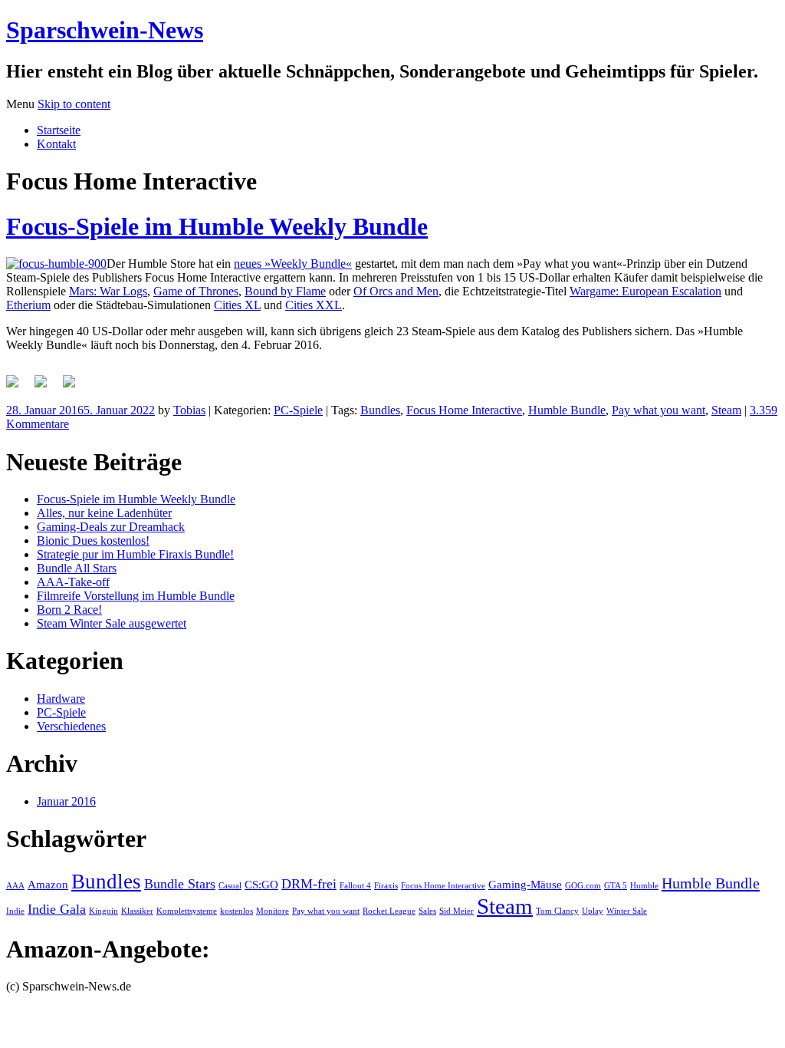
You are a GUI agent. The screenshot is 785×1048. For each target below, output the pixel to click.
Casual (229, 886)
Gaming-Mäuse (525, 884)
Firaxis (386, 886)
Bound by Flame (285, 291)
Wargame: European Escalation (645, 291)
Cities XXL (313, 304)
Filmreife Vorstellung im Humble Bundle (136, 595)
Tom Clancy (557, 911)
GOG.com (583, 886)
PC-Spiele (298, 410)
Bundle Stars (179, 883)
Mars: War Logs (108, 291)
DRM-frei (309, 883)
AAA (15, 886)
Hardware (61, 698)
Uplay (592, 911)
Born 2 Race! (69, 609)
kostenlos (236, 911)
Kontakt (56, 143)
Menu (20, 103)
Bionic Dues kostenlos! (93, 540)
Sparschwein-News (104, 30)
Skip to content (74, 103)
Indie (15, 911)
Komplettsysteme (186, 911)
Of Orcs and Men (395, 291)
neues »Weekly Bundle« (293, 263)
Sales (427, 911)
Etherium (28, 304)
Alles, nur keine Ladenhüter (104, 512)
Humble (644, 886)
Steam (726, 410)
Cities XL (237, 304)
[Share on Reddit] (75, 387)
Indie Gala (57, 909)
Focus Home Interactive (464, 410)
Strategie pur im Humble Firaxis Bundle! (135, 554)
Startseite (58, 130)
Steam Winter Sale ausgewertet (111, 623)
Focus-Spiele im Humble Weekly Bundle (217, 226)
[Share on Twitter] (46, 387)
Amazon (48, 884)
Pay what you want (658, 410)
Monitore (272, 911)
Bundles (380, 410)
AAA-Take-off (73, 581)
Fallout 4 (355, 886)
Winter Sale (626, 911)
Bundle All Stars (77, 568)
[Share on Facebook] (18, 387)
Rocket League (389, 911)
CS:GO (261, 884)
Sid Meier (456, 911)
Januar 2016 (66, 801)
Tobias (189, 410)
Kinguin (103, 911)
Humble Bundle (567, 410)
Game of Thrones (195, 291)
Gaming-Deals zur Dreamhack (111, 526)
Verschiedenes (71, 726)
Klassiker (137, 911)
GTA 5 (615, 886)
